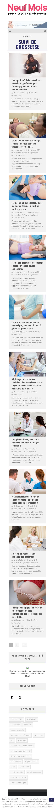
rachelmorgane (19, 150)
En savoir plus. (47, 806)
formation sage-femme (20, 735)
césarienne (15, 725)
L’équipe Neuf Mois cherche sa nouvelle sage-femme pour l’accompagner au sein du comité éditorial (27, 85)
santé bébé (24, 767)
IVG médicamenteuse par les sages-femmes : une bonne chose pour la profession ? (25, 499)
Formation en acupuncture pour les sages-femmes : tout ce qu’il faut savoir (27, 206)
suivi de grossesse (18, 777)
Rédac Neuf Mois (19, 93)
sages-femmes (31, 761)
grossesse (38, 735)
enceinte (27, 725)
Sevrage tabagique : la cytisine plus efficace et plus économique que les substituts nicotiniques (27, 612)
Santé (20, 96)
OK (51, 799)
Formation (17, 153)
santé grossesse (34, 772)
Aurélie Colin (18, 560)
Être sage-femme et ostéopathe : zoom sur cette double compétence (27, 265)
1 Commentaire (19, 155)
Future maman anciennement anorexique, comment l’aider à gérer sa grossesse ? (26, 325)
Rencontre (34, 563)
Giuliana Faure (19, 506)
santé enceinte (17, 772)
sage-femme (16, 761)
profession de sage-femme (22, 746)
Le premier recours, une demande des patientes (23, 555)
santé (13, 767)
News (15, 96)
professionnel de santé (20, 751)
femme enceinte (17, 730)
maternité (22, 740)
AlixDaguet (17, 449)
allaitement (32, 719)
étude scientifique (18, 783)
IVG (12, 740)
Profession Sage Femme (30, 153)
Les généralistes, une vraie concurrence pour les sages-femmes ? (26, 442)
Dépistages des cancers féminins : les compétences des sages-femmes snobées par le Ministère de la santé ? (27, 384)
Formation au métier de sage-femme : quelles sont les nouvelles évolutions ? (26, 143)
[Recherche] (45, 31)
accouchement (17, 719)
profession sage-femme (21, 756)
